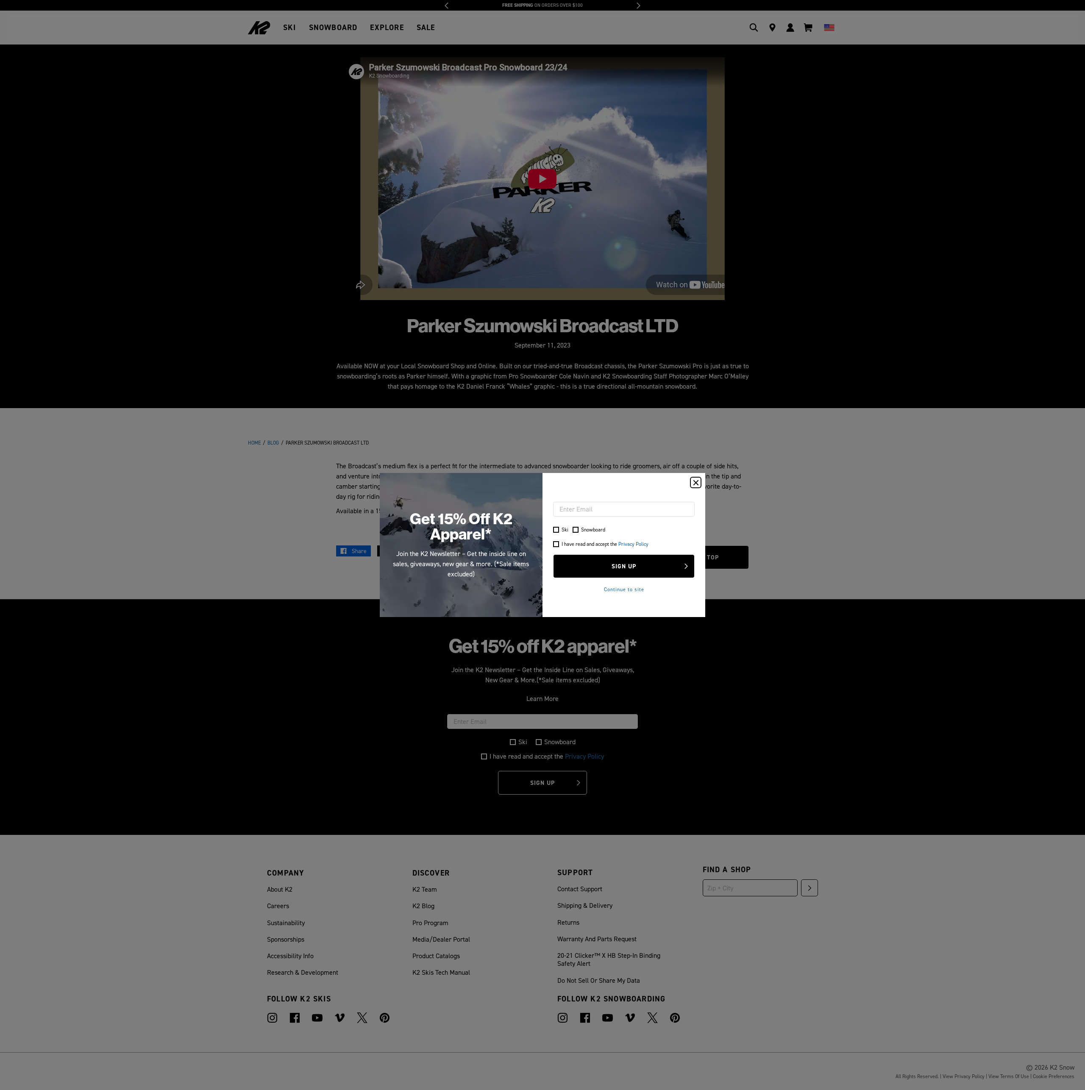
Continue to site (624, 589)
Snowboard (593, 529)
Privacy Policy (633, 544)
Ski (565, 529)
